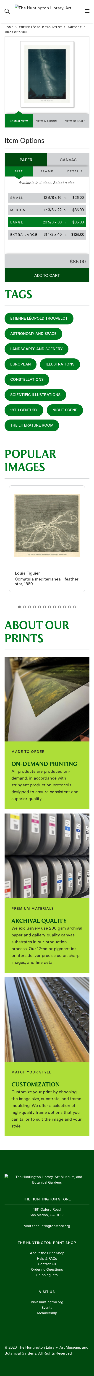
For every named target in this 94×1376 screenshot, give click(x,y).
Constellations (27, 379)
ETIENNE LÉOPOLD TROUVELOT (40, 27)
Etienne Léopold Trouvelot (39, 318)
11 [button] (69, 607)
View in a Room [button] (46, 121)
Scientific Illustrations (35, 395)
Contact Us (47, 1264)
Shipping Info (47, 1275)
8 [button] (54, 607)
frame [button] (46, 171)
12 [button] (74, 607)
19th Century (24, 410)
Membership (47, 1313)
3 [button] (29, 607)
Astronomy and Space (33, 334)
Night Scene (64, 410)
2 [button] (24, 607)
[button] (47, 198)
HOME (9, 27)
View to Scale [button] (75, 121)
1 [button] (19, 607)
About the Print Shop (47, 1253)
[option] (47, 539)
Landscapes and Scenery (36, 349)
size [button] (19, 171)
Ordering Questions (47, 1269)
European (20, 364)
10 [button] (64, 607)
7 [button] (49, 607)
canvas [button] (68, 160)
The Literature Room (31, 425)
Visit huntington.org (47, 1302)
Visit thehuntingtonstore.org (47, 1226)
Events (47, 1308)
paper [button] (26, 160)
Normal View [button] (19, 121)
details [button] (75, 171)
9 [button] (59, 607)
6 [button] (44, 607)
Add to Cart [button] (47, 275)
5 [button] (39, 607)
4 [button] (34, 607)
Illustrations (60, 364)
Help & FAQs (47, 1259)
